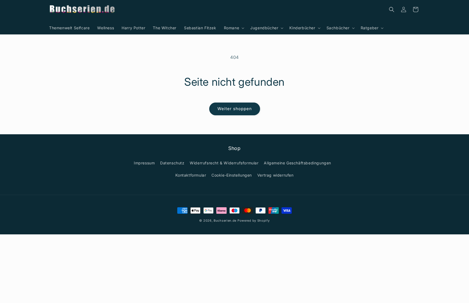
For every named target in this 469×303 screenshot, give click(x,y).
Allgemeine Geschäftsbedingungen (297, 163)
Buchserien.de (225, 220)
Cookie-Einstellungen (231, 175)
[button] (233, 28)
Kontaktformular (190, 175)
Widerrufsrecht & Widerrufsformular (224, 163)
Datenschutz (172, 163)
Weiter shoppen (234, 108)
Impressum (144, 163)
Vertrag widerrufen (275, 175)
